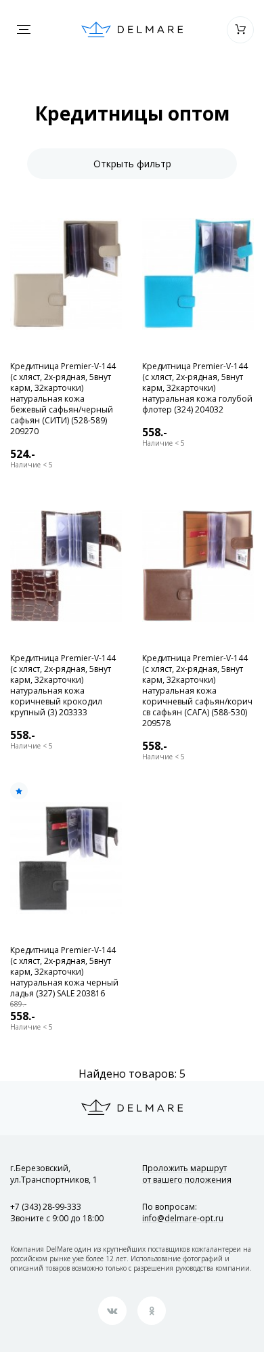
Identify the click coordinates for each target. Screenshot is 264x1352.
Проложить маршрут (187, 1173)
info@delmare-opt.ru (182, 1218)
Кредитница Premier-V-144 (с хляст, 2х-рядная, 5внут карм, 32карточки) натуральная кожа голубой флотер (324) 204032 (197, 388)
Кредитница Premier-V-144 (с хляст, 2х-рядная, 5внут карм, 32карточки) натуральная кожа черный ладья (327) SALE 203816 (64, 972)
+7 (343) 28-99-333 (45, 1206)
